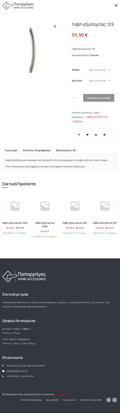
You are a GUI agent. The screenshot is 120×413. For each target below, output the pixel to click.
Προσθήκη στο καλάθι (98, 98)
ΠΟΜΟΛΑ (78, 121)
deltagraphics (61, 394)
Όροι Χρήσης (52, 399)
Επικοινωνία (69, 399)
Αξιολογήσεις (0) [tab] (66, 150)
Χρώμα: (76, 69)
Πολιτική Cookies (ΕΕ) (91, 399)
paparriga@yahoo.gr (17, 370)
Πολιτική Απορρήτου (31, 399)
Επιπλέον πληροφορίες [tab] (37, 150)
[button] (55, 26)
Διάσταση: (77, 80)
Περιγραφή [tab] (11, 150)
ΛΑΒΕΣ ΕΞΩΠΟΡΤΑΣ (96, 117)
